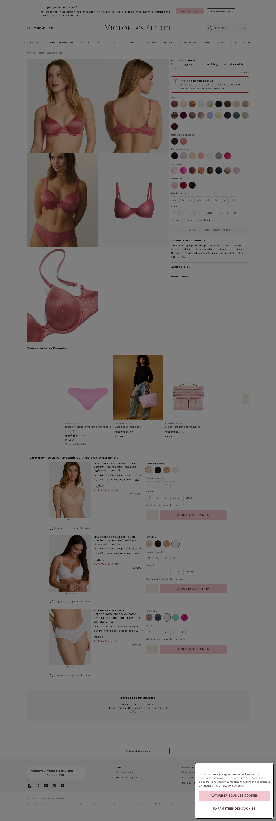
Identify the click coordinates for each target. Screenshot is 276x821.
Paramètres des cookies (234, 808)
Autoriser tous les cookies (234, 795)
